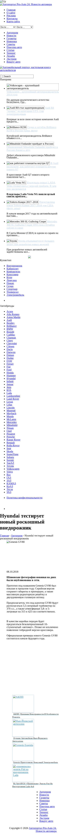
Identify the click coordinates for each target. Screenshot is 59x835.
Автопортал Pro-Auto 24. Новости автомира (43, 829)
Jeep (9, 387)
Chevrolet (12, 343)
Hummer (11, 375)
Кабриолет (13, 268)
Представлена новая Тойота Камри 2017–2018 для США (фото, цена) (31, 205)
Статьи (10, 50)
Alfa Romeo (13, 314)
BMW (10, 329)
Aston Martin (13, 317)
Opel (9, 431)
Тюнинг (11, 53)
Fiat (8, 366)
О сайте (11, 12)
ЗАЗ (9, 480)
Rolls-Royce (13, 445)
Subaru (10, 457)
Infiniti (10, 381)
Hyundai (11, 378)
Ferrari (10, 364)
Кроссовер (12, 274)
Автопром (12, 32)
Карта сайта (13, 21)
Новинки (12, 41)
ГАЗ (9, 477)
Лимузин (12, 280)
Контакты (12, 18)
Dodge (10, 358)
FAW (9, 361)
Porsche (11, 436)
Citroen (10, 346)
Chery (10, 340)
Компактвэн (13, 271)
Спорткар (12, 289)
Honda (10, 372)
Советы (11, 44)
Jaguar (10, 384)
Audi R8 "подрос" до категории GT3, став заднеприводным (30, 110)
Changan (11, 337)
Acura (10, 311)
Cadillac (11, 334)
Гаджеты (11, 38)
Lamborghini (13, 396)
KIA (9, 390)
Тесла (10, 489)
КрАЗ (10, 486)
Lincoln (11, 407)
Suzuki (10, 460)
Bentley (11, 323)
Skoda (10, 451)
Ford (9, 369)
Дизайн (11, 56)
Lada (9, 393)
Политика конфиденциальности (24, 497)
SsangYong (12, 454)
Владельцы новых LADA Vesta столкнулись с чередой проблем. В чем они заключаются (31, 185)
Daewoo (11, 352)
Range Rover (13, 439)
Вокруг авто (13, 61)
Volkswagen (13, 468)
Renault (11, 442)
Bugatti (10, 331)
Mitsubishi (12, 425)
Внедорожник (14, 265)
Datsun (10, 355)
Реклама (11, 15)
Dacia (10, 349)
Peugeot (11, 433)
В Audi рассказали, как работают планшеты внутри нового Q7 (32, 166)
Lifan (9, 404)
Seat (9, 448)
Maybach (11, 413)
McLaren (11, 419)
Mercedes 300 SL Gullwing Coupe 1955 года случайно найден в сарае (32, 224)
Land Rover (13, 398)
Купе (9, 277)
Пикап (10, 283)
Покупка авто (14, 47)
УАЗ (9, 492)
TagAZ (10, 463)
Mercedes (12, 422)
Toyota (10, 466)
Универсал (13, 292)
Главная (11, 9)
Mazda (10, 416)
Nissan (10, 428)
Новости (11, 35)
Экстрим (11, 59)
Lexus (10, 401)
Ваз (8, 474)
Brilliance (12, 326)
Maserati (11, 410)
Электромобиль (15, 295)
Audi (9, 320)
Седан (10, 286)
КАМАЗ (11, 483)
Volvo (10, 471)
